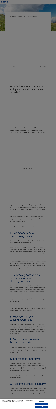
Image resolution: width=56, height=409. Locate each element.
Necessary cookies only (42, 403)
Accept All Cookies (41, 406)
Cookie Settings (41, 401)
